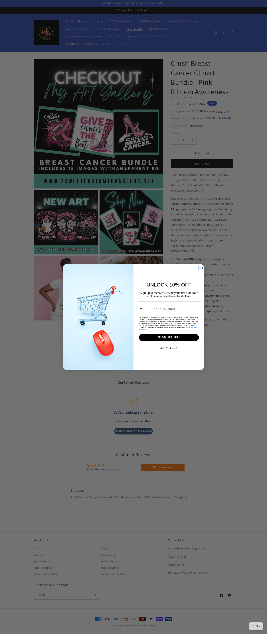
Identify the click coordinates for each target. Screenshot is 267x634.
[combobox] (144, 309)
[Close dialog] (200, 268)
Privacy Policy (191, 327)
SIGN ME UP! (169, 337)
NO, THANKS (169, 348)
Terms (143, 329)
